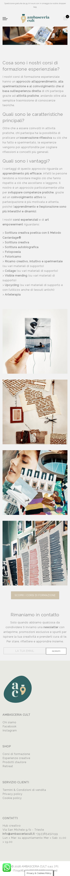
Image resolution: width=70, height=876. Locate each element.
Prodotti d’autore (14, 762)
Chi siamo (9, 722)
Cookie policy (12, 798)
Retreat (8, 766)
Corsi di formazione (16, 754)
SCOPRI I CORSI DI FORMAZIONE (35, 595)
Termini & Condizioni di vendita (24, 790)
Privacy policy (12, 794)
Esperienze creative (16, 758)
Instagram (10, 730)
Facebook (9, 726)
